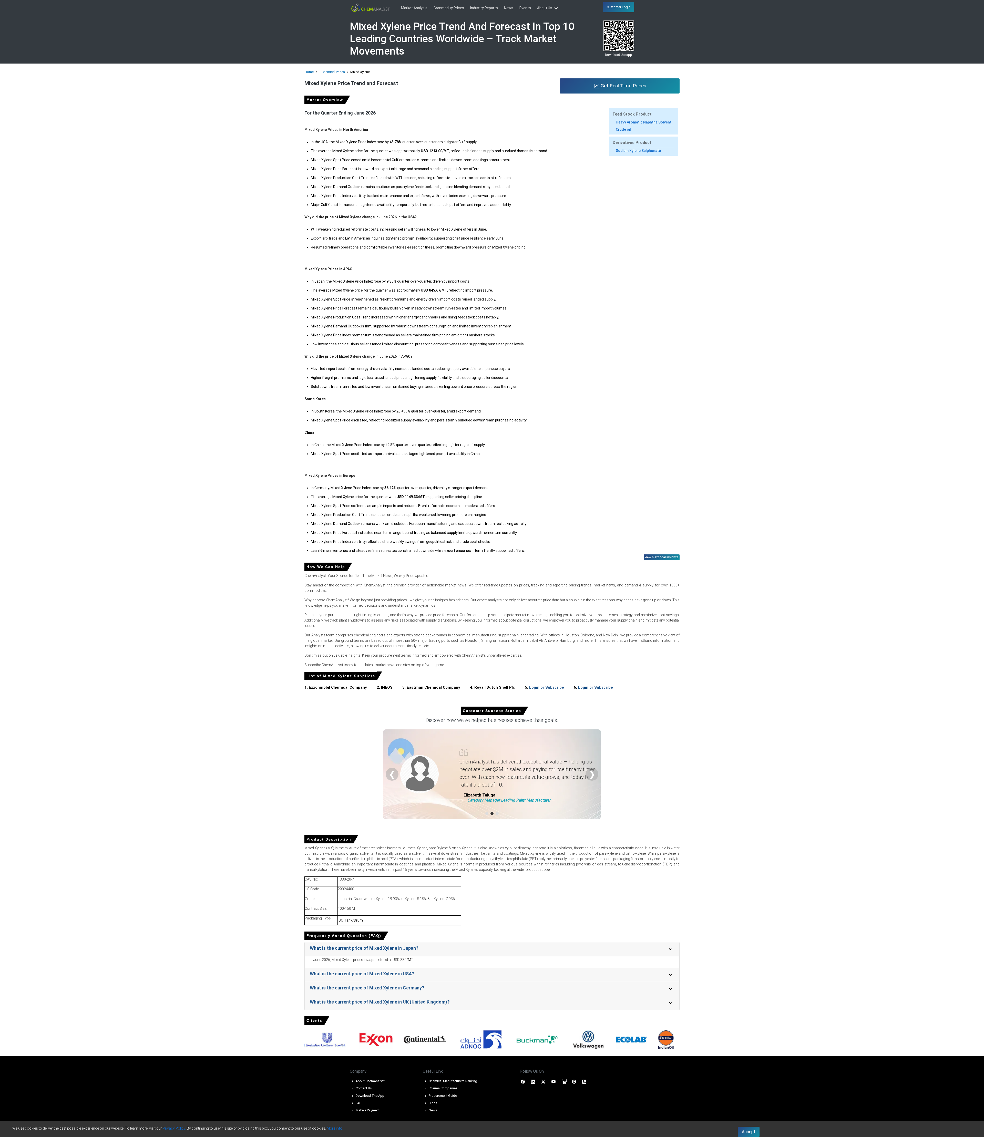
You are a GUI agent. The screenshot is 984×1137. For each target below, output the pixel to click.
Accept (748, 1131)
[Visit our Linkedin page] (533, 1081)
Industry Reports (484, 8)
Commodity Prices (449, 8)
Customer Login (618, 7)
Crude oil (623, 129)
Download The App (369, 1096)
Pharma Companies (442, 1088)
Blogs (432, 1103)
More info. (335, 1128)
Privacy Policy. (174, 1128)
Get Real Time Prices (622, 86)
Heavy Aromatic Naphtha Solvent (643, 122)
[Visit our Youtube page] (553, 1081)
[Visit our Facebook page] (523, 1081)
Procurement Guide (442, 1096)
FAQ (358, 1103)
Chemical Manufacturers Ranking (452, 1081)
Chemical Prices (333, 72)
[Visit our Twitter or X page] (543, 1081)
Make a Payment (367, 1110)
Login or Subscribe (546, 687)
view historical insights (662, 557)
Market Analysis (414, 8)
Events (525, 8)
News (508, 8)
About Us (545, 8)
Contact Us (363, 1088)
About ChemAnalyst (370, 1081)
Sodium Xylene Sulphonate (638, 151)
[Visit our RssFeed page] (584, 1081)
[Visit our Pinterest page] (574, 1081)
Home (309, 72)
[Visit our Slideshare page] (564, 1081)
